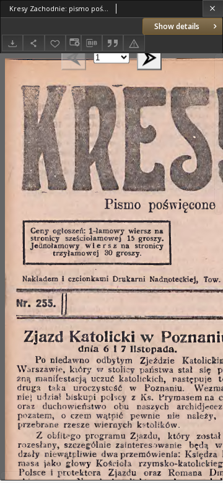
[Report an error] (133, 43)
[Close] (213, 8)
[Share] (33, 43)
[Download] (12, 43)
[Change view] (73, 43)
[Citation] (112, 43)
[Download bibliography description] (91, 43)
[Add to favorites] (55, 43)
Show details (176, 26)
